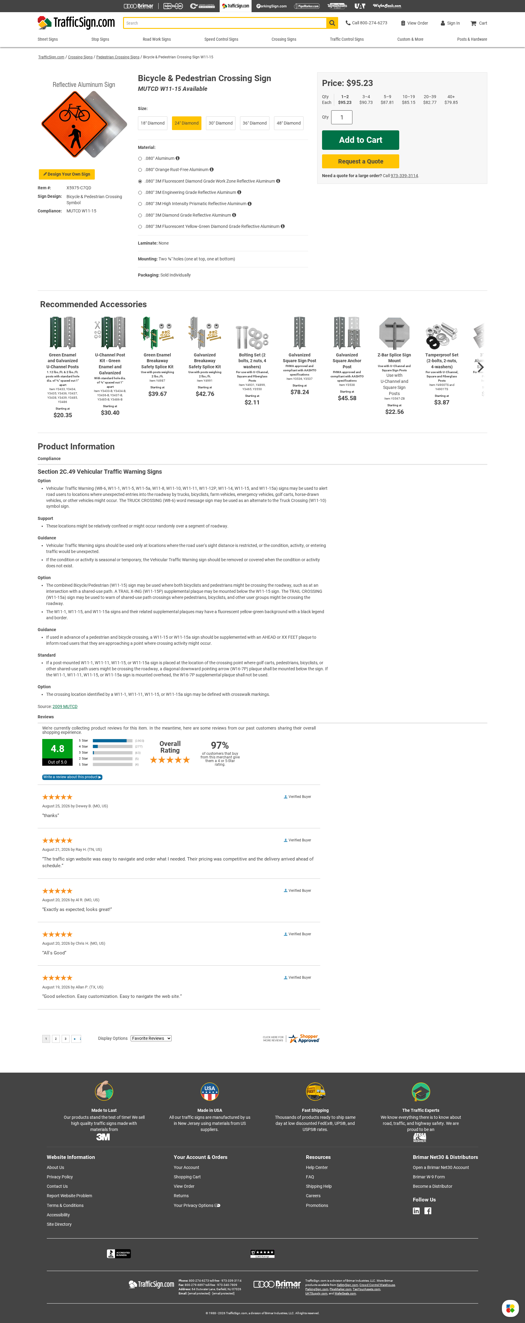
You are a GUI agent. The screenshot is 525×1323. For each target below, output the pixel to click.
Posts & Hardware (472, 39)
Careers (313, 1195)
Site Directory (59, 1224)
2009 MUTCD (65, 706)
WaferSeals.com (345, 1293)
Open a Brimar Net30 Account (441, 1167)
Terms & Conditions (65, 1205)
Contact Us (57, 1186)
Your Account (186, 1167)
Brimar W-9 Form (429, 1176)
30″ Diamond (221, 123)
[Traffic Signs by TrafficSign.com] (76, 29)
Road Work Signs (157, 39)
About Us (55, 1167)
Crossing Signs (80, 57)
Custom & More (410, 39)
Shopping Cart (187, 1176)
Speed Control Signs (221, 39)
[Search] (332, 23)
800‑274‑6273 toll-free (204, 1280)
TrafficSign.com (51, 57)
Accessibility (58, 1214)
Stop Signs (100, 39)
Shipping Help (319, 1186)
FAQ (310, 1176)
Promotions (317, 1205)
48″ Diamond (289, 123)
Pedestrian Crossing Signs (117, 57)
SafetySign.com (347, 1285)
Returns (181, 1195)
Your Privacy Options (193, 1205)
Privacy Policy (60, 1176)
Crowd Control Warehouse (377, 1285)
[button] (510, 1308)
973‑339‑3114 (404, 175)
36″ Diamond (255, 123)
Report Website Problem (69, 1195)
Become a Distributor (432, 1186)
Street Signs (48, 39)
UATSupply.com (316, 1293)
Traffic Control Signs (347, 39)
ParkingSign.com (316, 1289)
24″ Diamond (187, 123)
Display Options (113, 1038)
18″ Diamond (153, 123)
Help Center (317, 1167)
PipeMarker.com (341, 1289)
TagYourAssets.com (366, 1289)
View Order (184, 1186)
